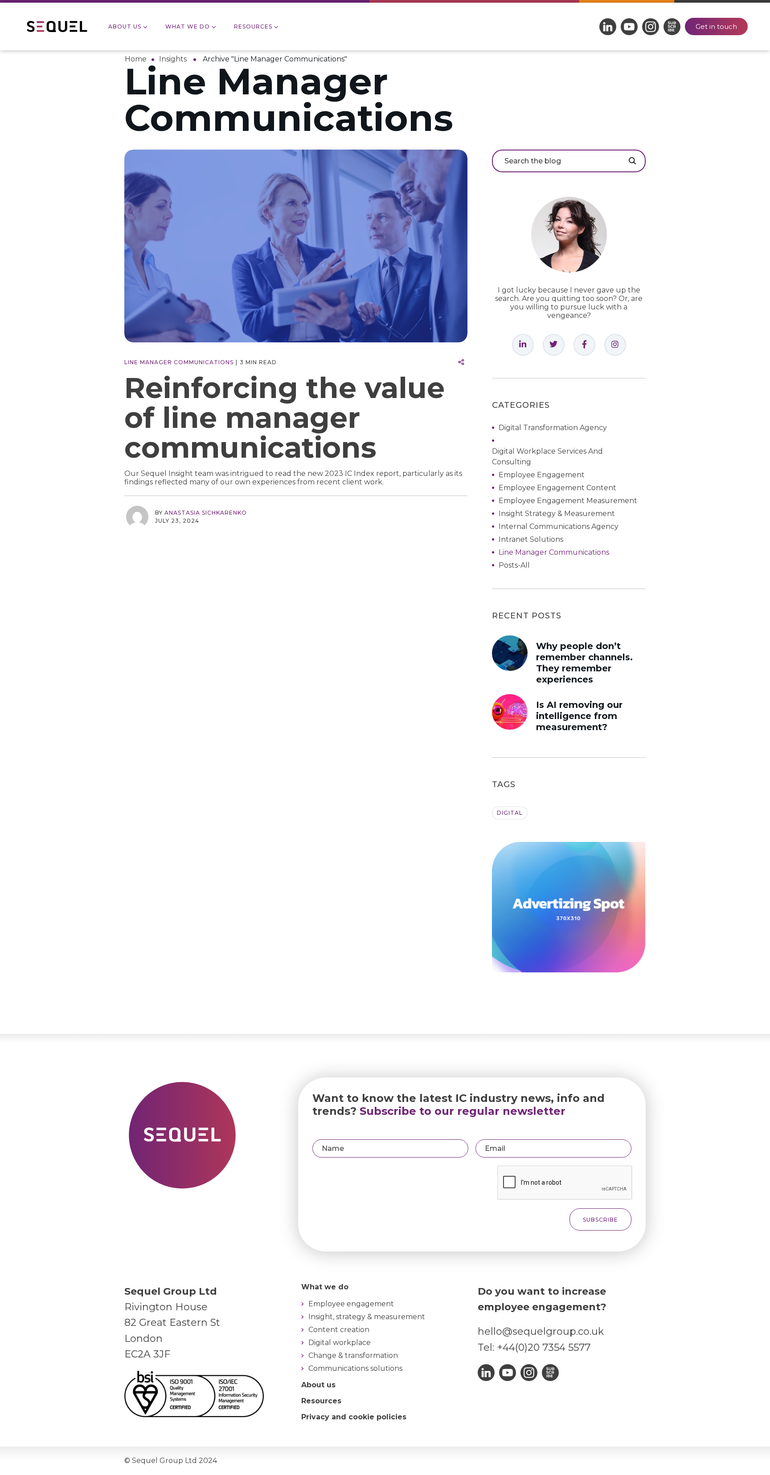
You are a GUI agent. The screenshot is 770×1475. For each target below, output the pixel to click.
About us (318, 1385)
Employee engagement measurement (568, 500)
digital (510, 812)
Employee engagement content (557, 488)
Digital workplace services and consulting (547, 456)
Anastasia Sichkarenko (205, 512)
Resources (253, 26)
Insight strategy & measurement (557, 513)
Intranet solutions (531, 539)
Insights (173, 59)
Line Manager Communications (178, 362)
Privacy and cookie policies (353, 1417)
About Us (124, 26)
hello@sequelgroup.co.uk (541, 1331)
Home (136, 59)
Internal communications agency (558, 526)
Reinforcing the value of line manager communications (284, 417)
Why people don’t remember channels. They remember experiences (584, 663)
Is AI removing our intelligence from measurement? (579, 715)
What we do (187, 26)
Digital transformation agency (553, 427)
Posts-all (514, 565)
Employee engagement (542, 475)
